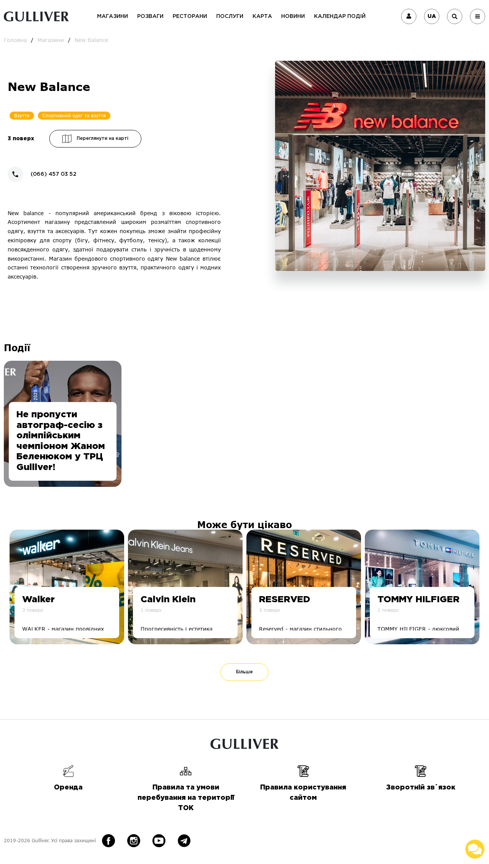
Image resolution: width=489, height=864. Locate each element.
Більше (244, 672)
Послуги (229, 16)
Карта (262, 16)
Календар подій (340, 16)
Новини (293, 16)
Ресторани (190, 16)
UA (431, 16)
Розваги (150, 16)
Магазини (112, 16)
